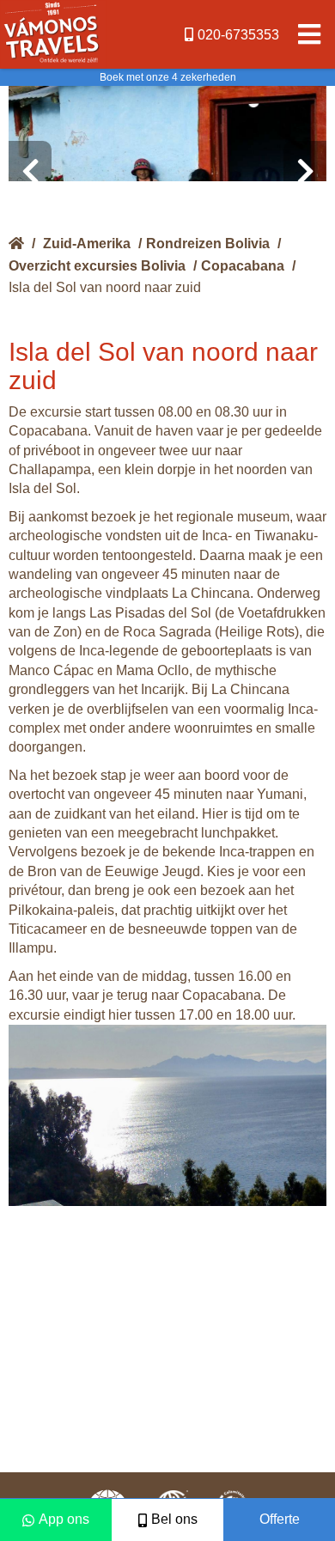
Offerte (279, 1519)
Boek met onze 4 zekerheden (168, 77)
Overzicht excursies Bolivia (97, 266)
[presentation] (30, 172)
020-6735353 (238, 34)
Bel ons (174, 1519)
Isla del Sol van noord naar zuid (105, 287)
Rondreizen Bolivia (208, 243)
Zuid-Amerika (87, 243)
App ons (64, 1519)
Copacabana (242, 266)
